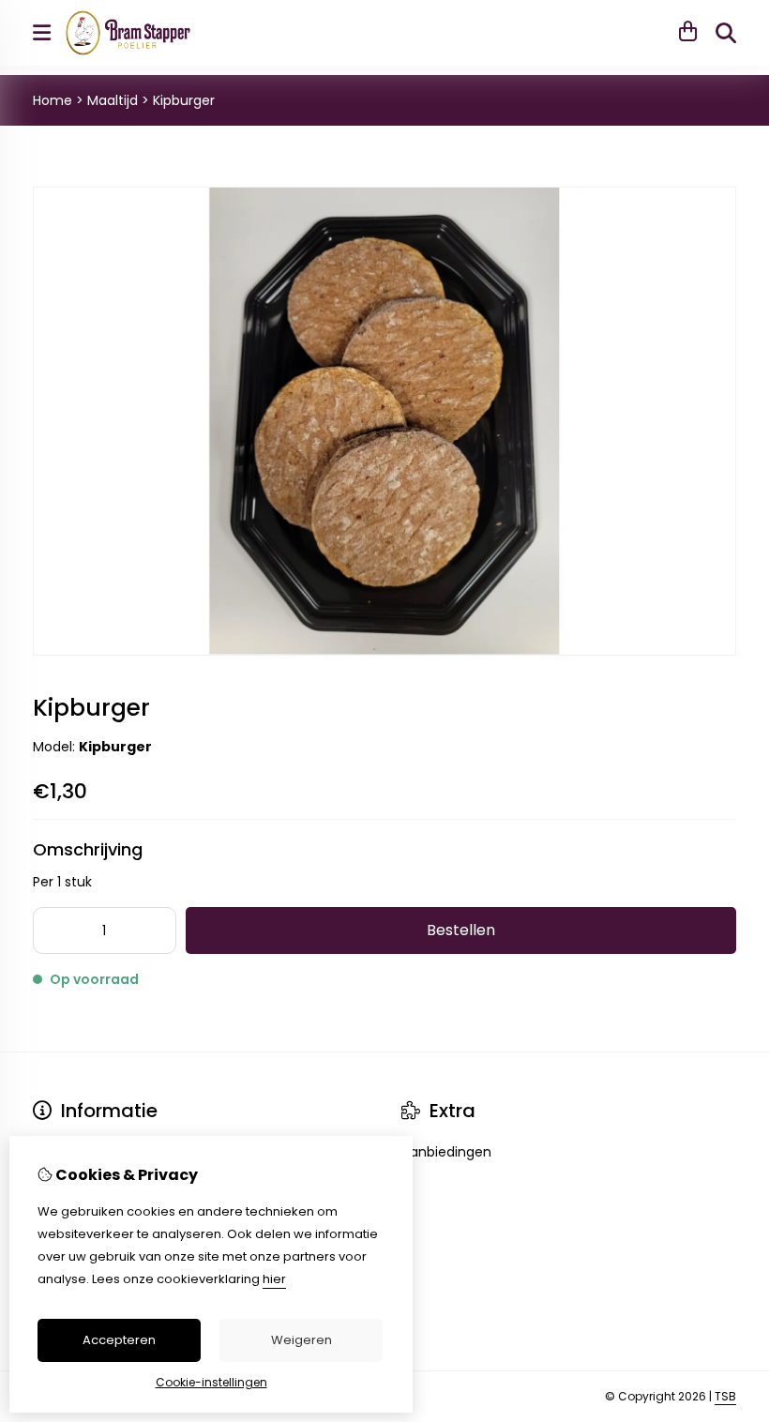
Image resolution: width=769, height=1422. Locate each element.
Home (52, 100)
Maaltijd (112, 100)
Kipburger (184, 100)
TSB (725, 1396)
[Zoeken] (726, 33)
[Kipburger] (384, 651)
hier (274, 1279)
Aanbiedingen (446, 1151)
